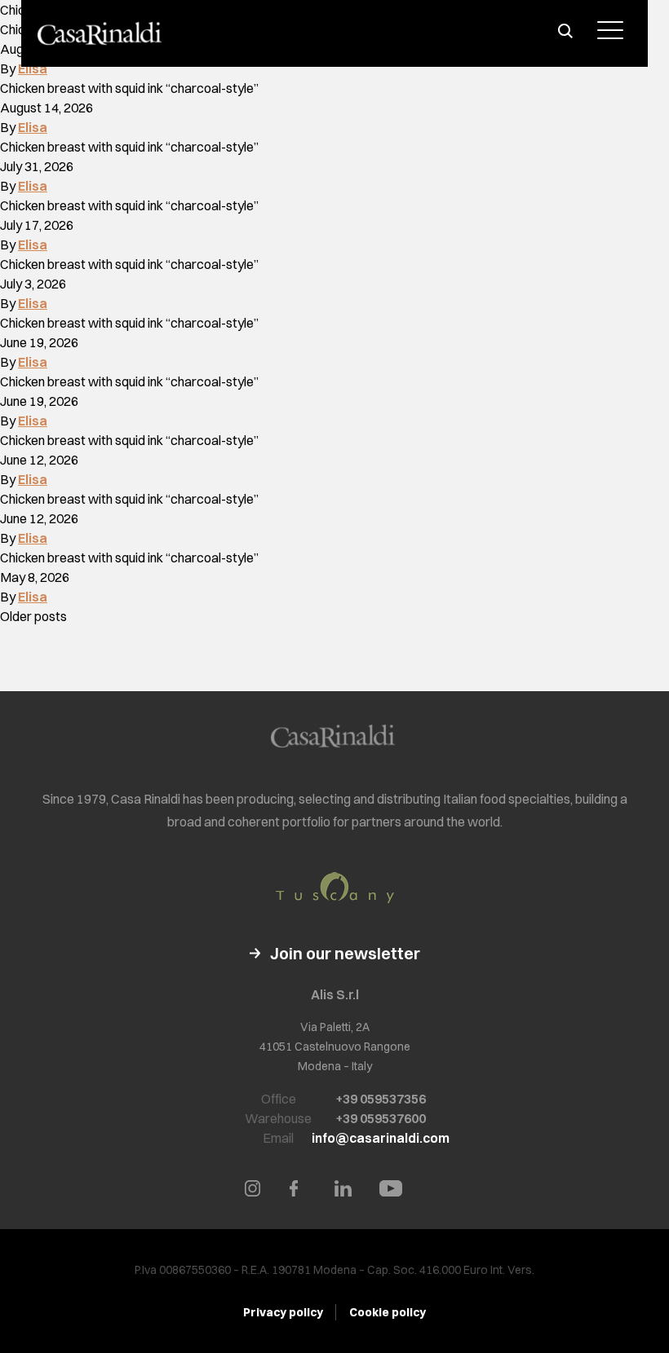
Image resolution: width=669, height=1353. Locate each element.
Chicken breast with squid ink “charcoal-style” (129, 88)
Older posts (33, 616)
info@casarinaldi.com (381, 1138)
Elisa (32, 68)
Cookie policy (387, 1312)
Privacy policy (283, 1312)
